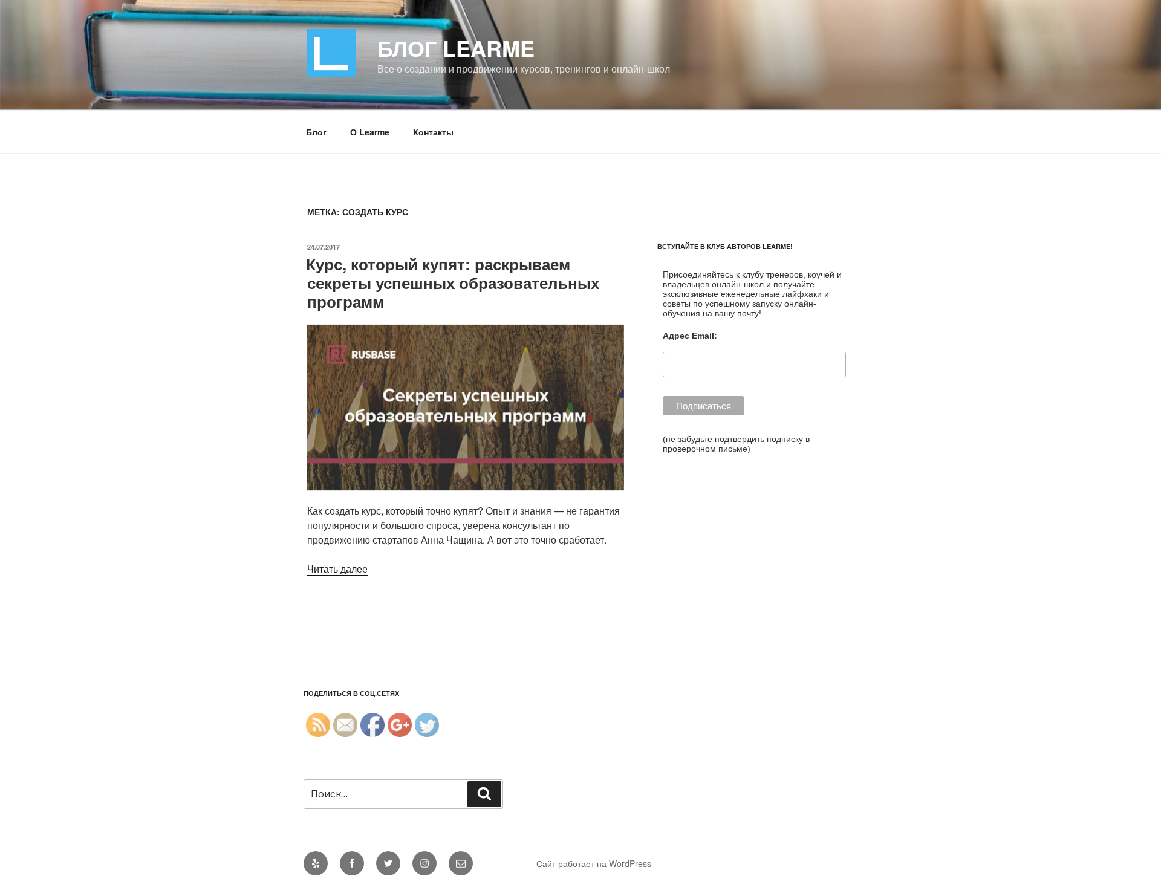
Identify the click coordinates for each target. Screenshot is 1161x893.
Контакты (433, 132)
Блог (316, 132)
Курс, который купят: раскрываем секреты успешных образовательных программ (452, 283)
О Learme (369, 132)
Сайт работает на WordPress (593, 863)
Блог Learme (456, 47)
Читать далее (337, 569)
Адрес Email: (690, 335)
